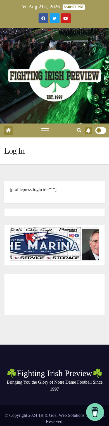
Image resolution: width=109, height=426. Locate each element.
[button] (79, 130)
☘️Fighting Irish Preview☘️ (54, 373)
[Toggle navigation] (44, 130)
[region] (54, 244)
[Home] (8, 130)
